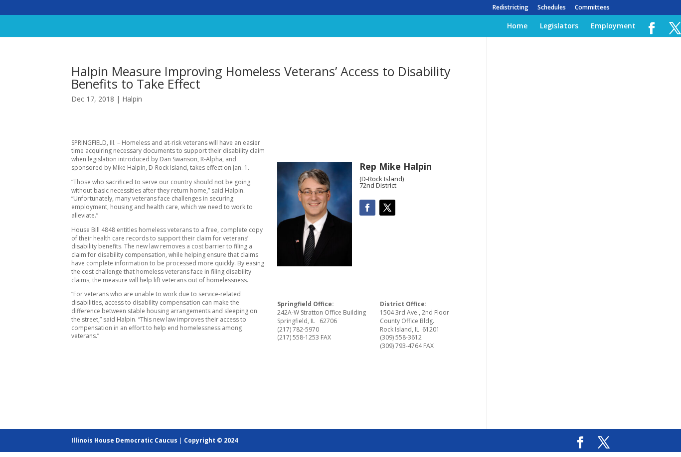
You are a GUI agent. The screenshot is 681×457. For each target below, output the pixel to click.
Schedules (551, 7)
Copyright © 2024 (211, 440)
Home (517, 26)
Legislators (559, 26)
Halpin (132, 99)
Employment (613, 26)
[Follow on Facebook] (367, 208)
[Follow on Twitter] (387, 208)
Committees (592, 7)
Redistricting (510, 7)
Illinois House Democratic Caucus (124, 440)
